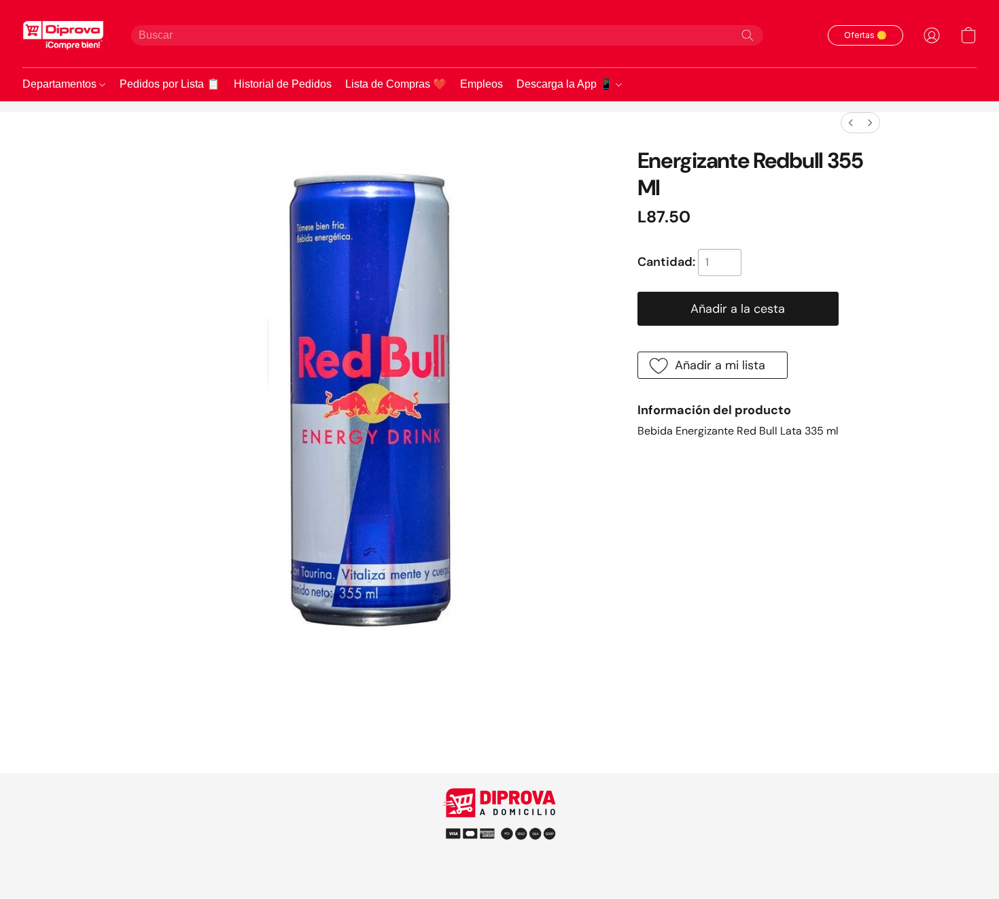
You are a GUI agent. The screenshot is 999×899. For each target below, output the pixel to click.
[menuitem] (850, 123)
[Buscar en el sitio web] (747, 35)
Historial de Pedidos (283, 84)
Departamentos (60, 84)
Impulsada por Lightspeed (500, 858)
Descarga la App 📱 (566, 84)
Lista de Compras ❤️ (395, 84)
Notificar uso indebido (500, 833)
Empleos (481, 84)
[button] (63, 35)
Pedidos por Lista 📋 (170, 84)
